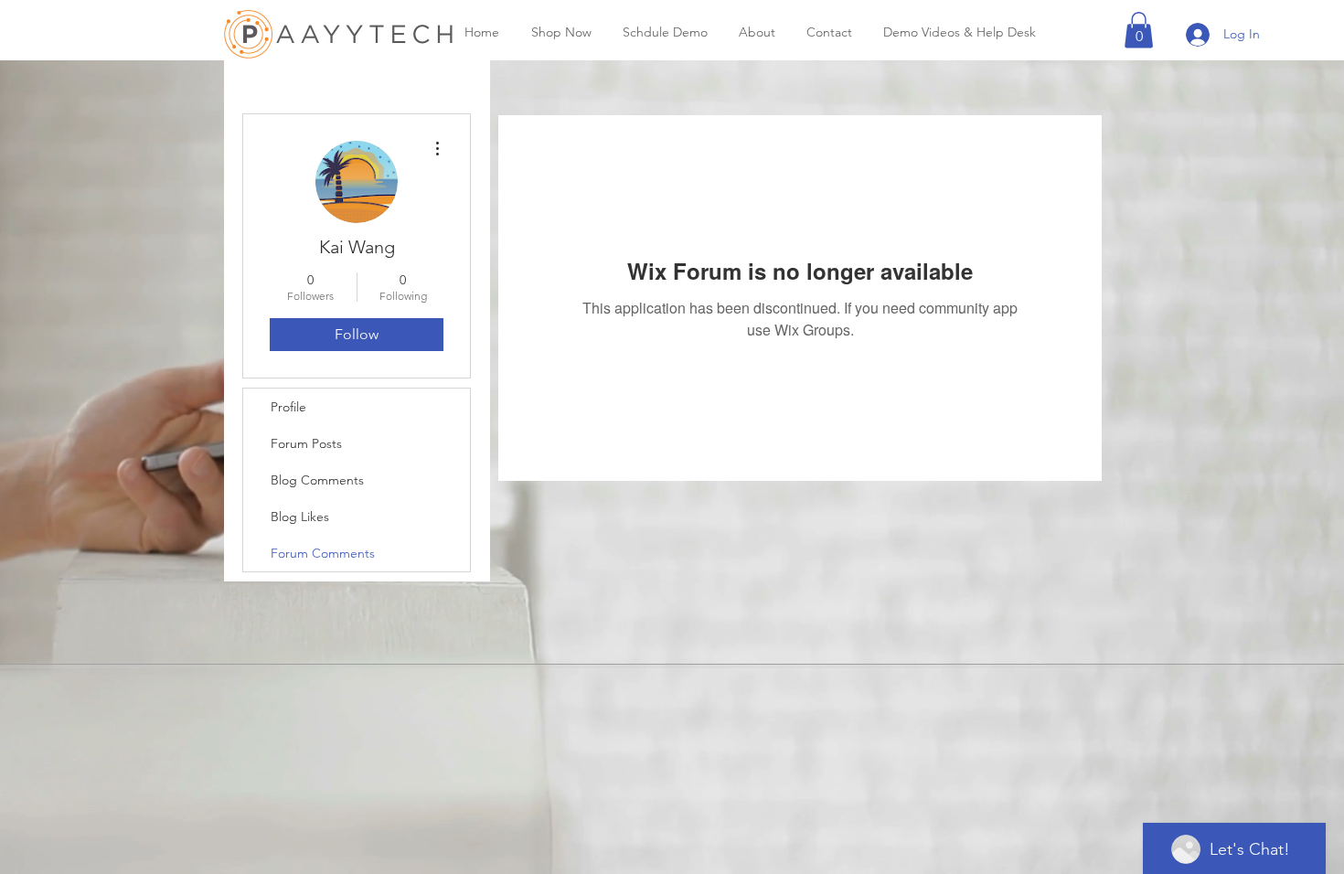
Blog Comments (317, 480)
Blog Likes (300, 516)
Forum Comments (323, 553)
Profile (288, 407)
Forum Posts (306, 443)
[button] (1139, 30)
